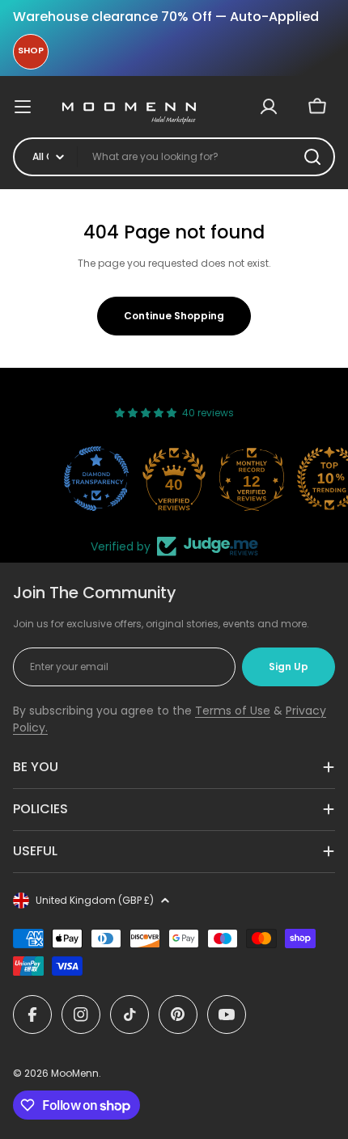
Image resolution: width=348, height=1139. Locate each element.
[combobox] (174, 156)
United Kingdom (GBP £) (95, 900)
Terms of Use (232, 710)
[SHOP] (31, 52)
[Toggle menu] (31, 106)
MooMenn (75, 1073)
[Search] (312, 157)
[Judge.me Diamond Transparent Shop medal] (96, 478)
